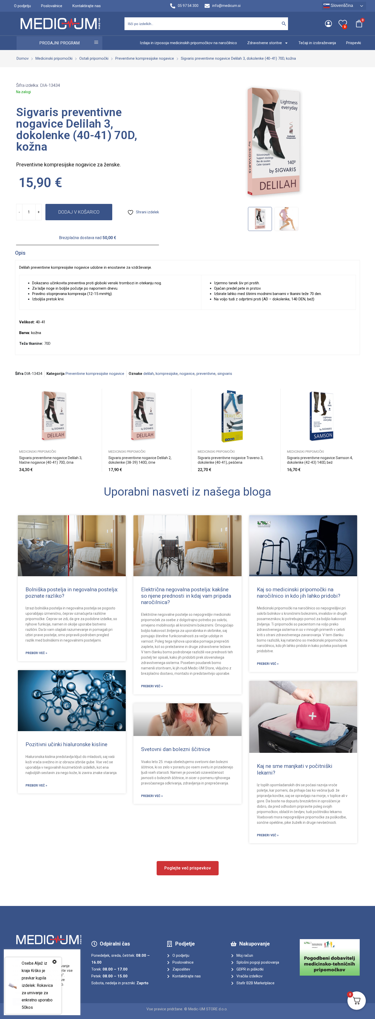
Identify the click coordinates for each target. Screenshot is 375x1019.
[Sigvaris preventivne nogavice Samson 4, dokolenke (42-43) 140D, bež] (321, 416)
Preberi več (356, 467)
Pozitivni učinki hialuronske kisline (66, 744)
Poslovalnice (51, 6)
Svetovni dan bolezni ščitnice (175, 749)
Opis (20, 253)
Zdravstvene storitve (264, 43)
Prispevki (353, 43)
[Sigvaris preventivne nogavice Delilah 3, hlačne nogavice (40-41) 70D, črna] (54, 416)
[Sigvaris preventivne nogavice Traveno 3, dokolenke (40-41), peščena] (232, 416)
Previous (194, 143)
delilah (148, 373)
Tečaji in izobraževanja (317, 43)
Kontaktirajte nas (86, 6)
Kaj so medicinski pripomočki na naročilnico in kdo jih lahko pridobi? (298, 592)
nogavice (187, 373)
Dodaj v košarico (78, 212)
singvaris (224, 373)
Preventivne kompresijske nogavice (95, 373)
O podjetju (22, 6)
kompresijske (167, 373)
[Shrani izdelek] (88, 405)
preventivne (206, 373)
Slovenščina (341, 5)
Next (352, 143)
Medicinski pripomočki (37, 451)
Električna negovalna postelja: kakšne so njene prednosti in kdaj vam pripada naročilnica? (186, 595)
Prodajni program (59, 43)
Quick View (88, 394)
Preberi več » (36, 653)
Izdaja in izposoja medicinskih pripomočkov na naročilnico (188, 43)
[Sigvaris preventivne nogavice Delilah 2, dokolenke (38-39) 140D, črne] (143, 416)
